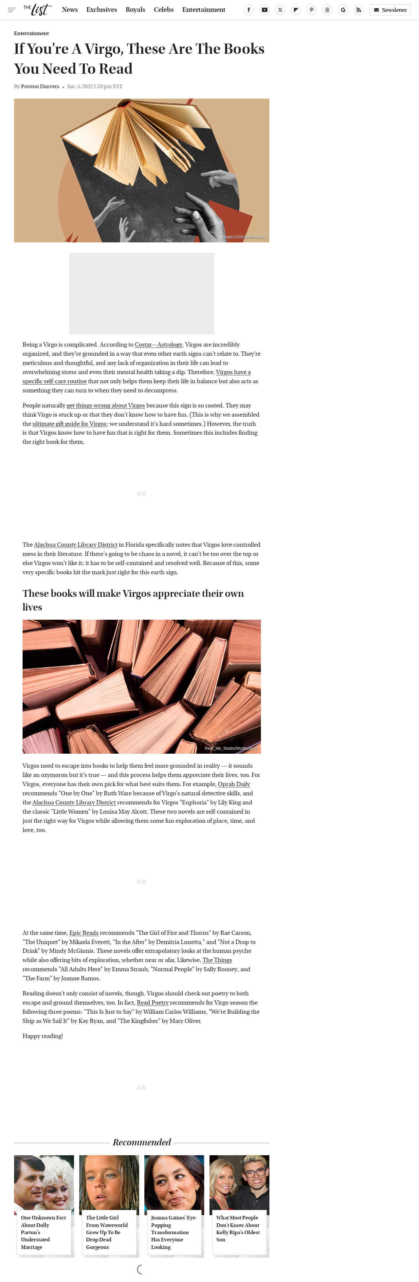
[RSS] (359, 10)
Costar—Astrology (158, 344)
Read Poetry (153, 1002)
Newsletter (394, 10)
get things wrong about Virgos (106, 405)
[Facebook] (249, 10)
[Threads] (327, 10)
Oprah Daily (234, 784)
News (70, 10)
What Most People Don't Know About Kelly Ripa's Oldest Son (238, 1229)
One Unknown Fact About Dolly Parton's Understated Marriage (43, 1232)
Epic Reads (84, 933)
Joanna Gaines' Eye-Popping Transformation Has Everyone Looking (174, 1232)
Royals (135, 10)
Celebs (164, 10)
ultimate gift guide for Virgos (69, 424)
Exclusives (101, 10)
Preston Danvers (40, 86)
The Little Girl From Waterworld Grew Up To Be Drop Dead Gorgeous (107, 1232)
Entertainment (204, 10)
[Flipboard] (296, 10)
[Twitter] (280, 10)
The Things (217, 960)
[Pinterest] (311, 10)
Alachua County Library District (76, 544)
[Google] (343, 10)
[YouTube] (264, 10)
